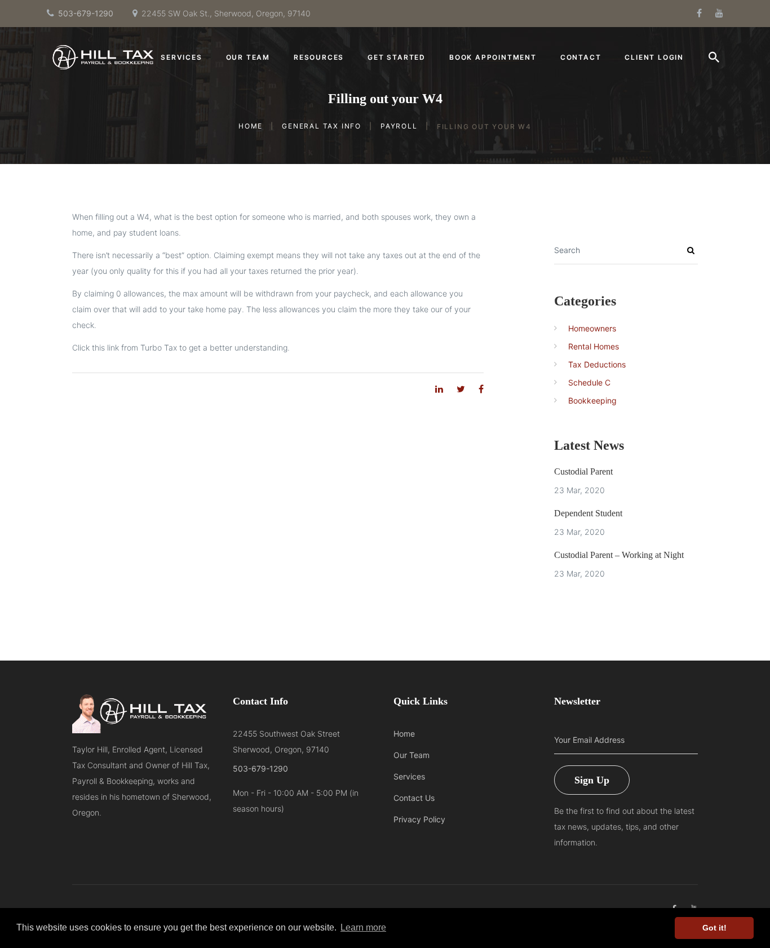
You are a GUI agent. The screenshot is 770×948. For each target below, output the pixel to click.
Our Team (248, 57)
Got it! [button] (714, 927)
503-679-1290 (85, 13)
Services (181, 57)
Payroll (399, 125)
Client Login (654, 57)
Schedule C (589, 382)
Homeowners (592, 328)
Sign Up (591, 780)
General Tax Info (321, 125)
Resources (319, 57)
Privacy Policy (419, 819)
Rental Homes (593, 346)
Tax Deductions (597, 364)
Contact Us (414, 798)
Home (250, 125)
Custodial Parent (583, 471)
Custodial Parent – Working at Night (619, 555)
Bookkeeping (592, 400)
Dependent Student (588, 513)
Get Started (397, 57)
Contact (580, 57)
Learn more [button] (363, 927)
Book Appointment (493, 57)
